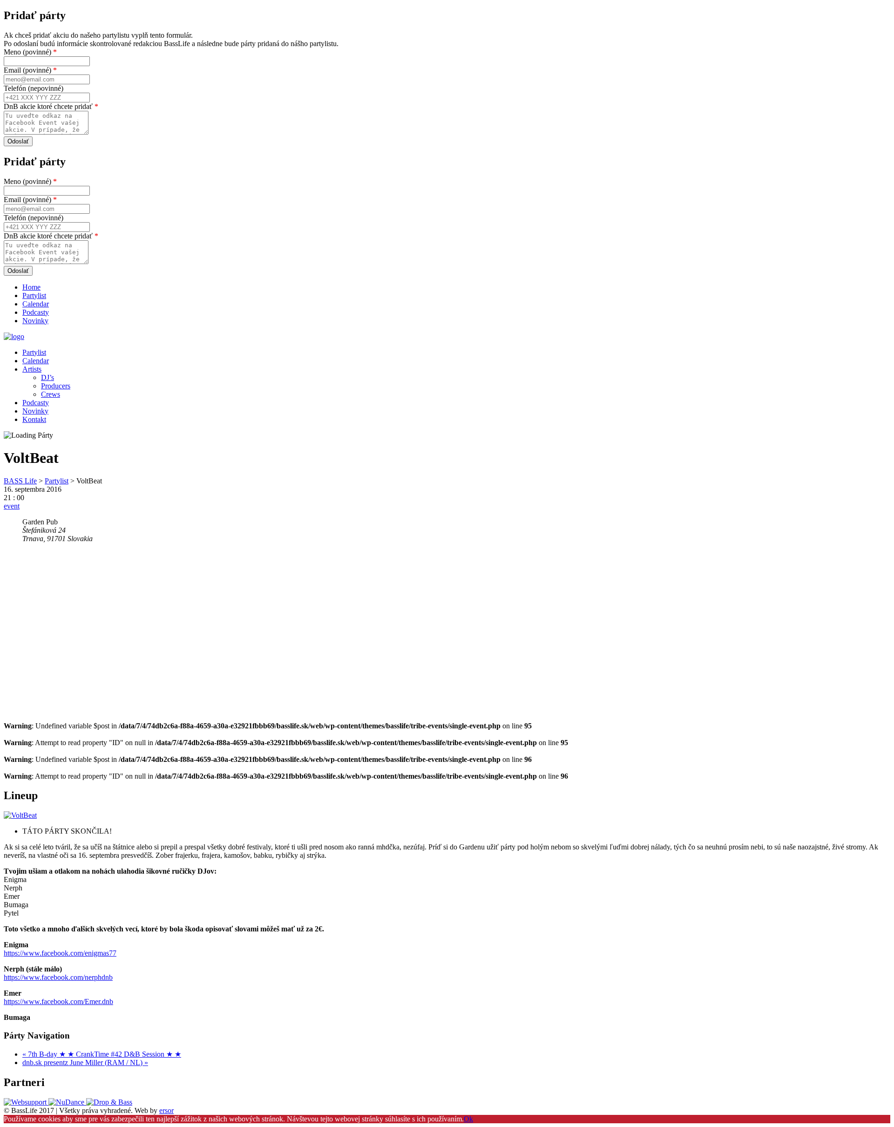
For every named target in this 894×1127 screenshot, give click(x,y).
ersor (166, 1110)
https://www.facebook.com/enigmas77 (60, 953)
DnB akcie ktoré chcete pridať (51, 106)
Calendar (35, 304)
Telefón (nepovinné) (33, 88)
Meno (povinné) (30, 52)
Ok (468, 1119)
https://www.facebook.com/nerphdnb (58, 977)
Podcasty (35, 312)
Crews (50, 394)
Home (31, 287)
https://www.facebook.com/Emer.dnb (58, 1001)
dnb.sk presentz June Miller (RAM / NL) (85, 1062)
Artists (31, 369)
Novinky (35, 321)
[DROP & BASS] (109, 1102)
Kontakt (34, 419)
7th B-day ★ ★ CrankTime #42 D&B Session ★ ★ (101, 1054)
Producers (55, 386)
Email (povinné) (30, 70)
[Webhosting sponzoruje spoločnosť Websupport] (26, 1102)
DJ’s (47, 377)
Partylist (34, 295)
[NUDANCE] (67, 1102)
